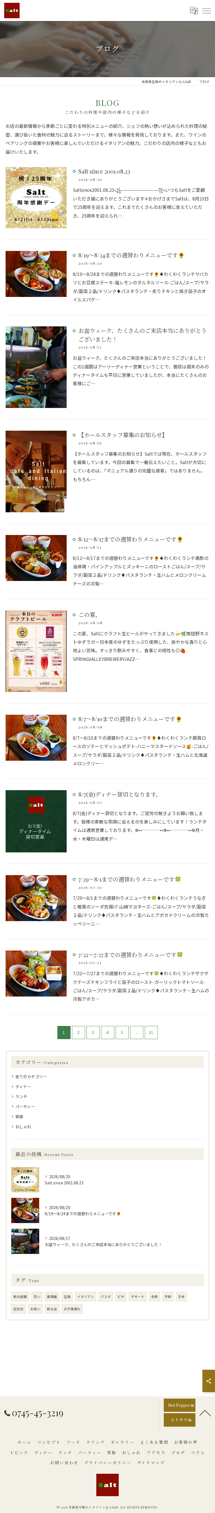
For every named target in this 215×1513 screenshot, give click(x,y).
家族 (19, 1116)
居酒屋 (52, 1296)
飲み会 (52, 1309)
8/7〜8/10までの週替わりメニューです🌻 (130, 719)
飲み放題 (20, 1296)
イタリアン (85, 1296)
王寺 (181, 1296)
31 (151, 1032)
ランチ (21, 1096)
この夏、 (89, 614)
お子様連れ (72, 1309)
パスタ (106, 1296)
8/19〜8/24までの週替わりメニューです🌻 (131, 255)
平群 (168, 1296)
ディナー (23, 1086)
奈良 (154, 1296)
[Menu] (206, 10)
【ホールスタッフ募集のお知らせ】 (122, 435)
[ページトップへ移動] (205, 1412)
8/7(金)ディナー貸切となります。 (119, 794)
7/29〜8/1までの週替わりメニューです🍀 (129, 879)
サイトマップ (151, 1462)
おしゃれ (23, 1126)
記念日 (18, 1309)
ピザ (121, 1296)
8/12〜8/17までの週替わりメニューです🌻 (130, 539)
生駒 (67, 1296)
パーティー (25, 1106)
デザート (137, 1296)
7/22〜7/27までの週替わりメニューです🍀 (130, 954)
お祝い (35, 1309)
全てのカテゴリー (31, 1076)
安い (37, 1296)
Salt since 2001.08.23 (104, 171)
